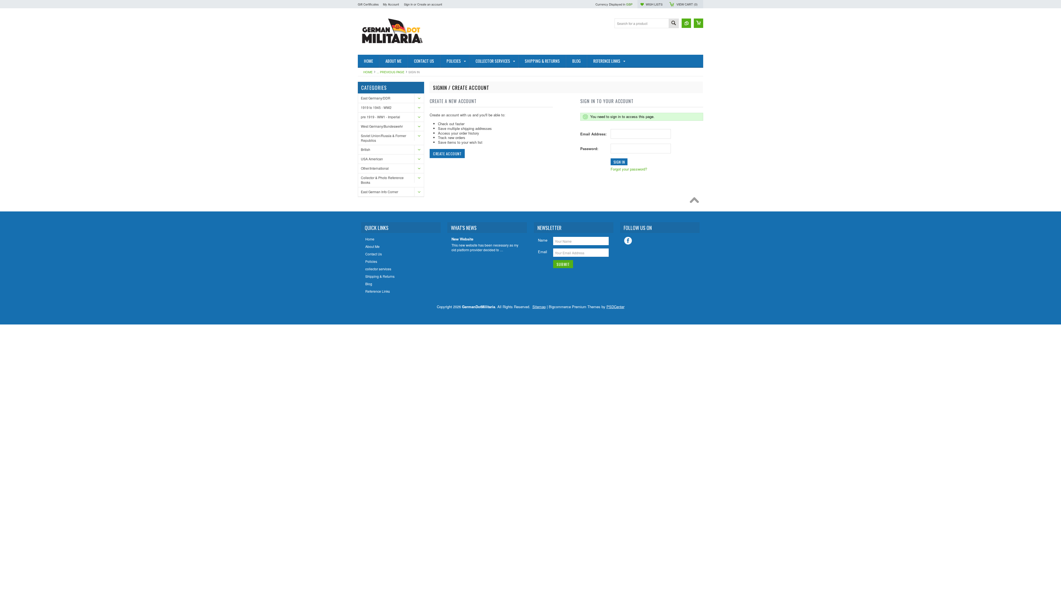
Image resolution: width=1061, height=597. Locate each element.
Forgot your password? (629, 169)
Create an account (429, 4)
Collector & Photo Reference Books (382, 180)
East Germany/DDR (375, 98)
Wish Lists (654, 4)
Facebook (628, 241)
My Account (391, 4)
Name (542, 240)
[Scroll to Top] (696, 201)
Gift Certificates (368, 4)
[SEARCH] (674, 23)
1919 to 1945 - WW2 (376, 107)
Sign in (408, 4)
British (365, 149)
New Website (462, 239)
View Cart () (687, 4)
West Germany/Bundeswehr (382, 126)
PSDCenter (615, 306)
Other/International (375, 168)
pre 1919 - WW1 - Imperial (380, 116)
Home (367, 72)
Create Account (447, 153)
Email (542, 251)
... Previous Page (390, 72)
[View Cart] (698, 23)
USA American (372, 158)
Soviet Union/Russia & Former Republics (383, 138)
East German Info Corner (379, 191)
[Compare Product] (686, 23)
